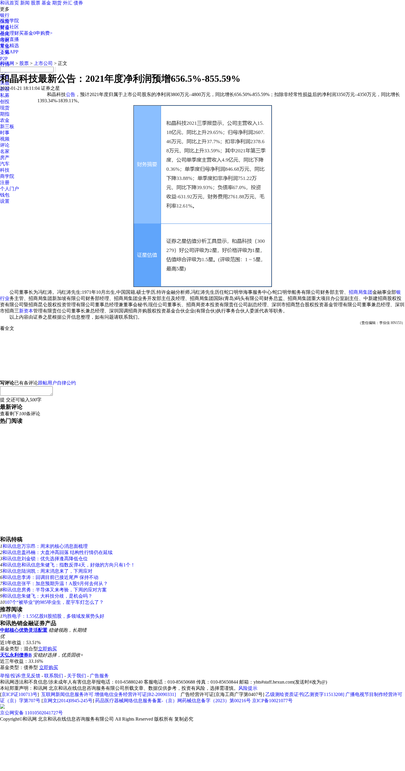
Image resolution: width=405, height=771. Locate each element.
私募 (4, 95)
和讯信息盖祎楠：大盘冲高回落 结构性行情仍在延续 (57, 552)
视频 (4, 138)
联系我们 (53, 675)
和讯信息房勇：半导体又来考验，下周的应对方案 (54, 589)
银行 (4, 15)
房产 (4, 157)
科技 (4, 170)
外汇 (67, 2)
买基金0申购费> (35, 33)
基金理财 (9, 33)
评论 (4, 145)
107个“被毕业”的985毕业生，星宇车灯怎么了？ (54, 602)
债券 (78, 2)
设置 (4, 201)
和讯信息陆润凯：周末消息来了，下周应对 (47, 571)
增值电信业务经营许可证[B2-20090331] (135, 694)
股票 (35, 2)
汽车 (4, 163)
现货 (4, 107)
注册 (4, 182)
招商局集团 (360, 292)
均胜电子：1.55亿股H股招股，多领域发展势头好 (53, 616)
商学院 (7, 176)
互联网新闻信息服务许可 (67, 694)
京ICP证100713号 (19, 694)
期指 (4, 113)
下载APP (9, 51)
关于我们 (76, 675)
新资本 (26, 310)
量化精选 (9, 45)
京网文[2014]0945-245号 (68, 700)
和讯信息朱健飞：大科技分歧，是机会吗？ (47, 595)
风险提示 (247, 688)
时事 (4, 132)
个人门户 (9, 188)
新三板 (7, 126)
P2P (4, 58)
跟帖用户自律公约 (57, 382)
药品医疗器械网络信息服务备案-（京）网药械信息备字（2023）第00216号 (173, 700)
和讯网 (7, 63)
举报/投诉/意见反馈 (20, 675)
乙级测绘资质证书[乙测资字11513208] (304, 694)
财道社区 (9, 26)
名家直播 (9, 39)
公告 (70, 94)
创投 (4, 101)
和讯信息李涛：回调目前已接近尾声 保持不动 (50, 577)
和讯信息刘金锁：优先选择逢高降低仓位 (45, 558)
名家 (4, 151)
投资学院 (9, 20)
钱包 (4, 194)
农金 (4, 120)
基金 (46, 2)
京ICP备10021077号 (272, 700)
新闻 (25, 2)
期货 (57, 2)
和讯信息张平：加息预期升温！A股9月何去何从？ (55, 583)
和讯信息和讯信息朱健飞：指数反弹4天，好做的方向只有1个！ (68, 564)
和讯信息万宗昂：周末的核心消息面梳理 (45, 546)
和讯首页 (9, 2)
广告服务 (99, 675)
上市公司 (43, 63)
